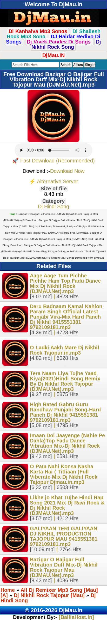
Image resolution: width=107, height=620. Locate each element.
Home (8, 590)
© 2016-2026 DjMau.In (53, 610)
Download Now (67, 171)
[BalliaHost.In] (75, 617)
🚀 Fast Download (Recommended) (53, 160)
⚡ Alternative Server (53, 181)
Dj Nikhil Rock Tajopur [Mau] (49, 595)
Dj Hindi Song (53, 206)
